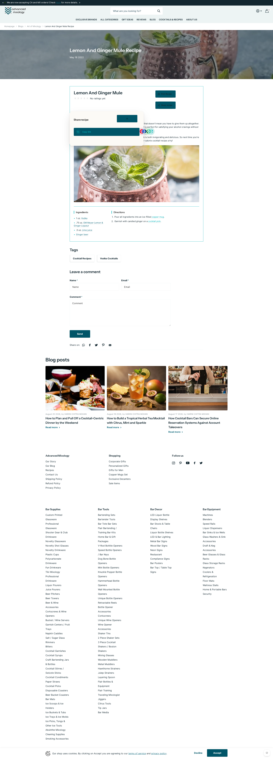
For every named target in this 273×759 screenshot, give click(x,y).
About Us (191, 19)
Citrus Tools (104, 703)
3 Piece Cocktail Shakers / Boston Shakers (107, 646)
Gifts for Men (116, 470)
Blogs (20, 26)
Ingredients (82, 212)
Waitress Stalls (210, 585)
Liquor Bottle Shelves (161, 532)
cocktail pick (154, 221)
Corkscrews (104, 615)
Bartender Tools (106, 519)
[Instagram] (173, 463)
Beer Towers (52, 598)
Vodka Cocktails (109, 258)
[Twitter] (201, 463)
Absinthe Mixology (56, 729)
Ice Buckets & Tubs (56, 712)
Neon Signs (156, 550)
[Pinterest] (180, 463)
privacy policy (158, 753)
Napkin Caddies (54, 633)
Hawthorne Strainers (109, 668)
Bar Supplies (53, 509)
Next (79, 3)
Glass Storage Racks (214, 563)
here (58, 2)
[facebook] (194, 463)
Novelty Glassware (56, 541)
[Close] (127, 118)
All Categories (109, 19)
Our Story (51, 461)
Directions (119, 212)
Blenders (207, 519)
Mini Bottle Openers (108, 567)
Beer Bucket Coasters (57, 694)
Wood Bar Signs (158, 545)
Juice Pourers (53, 589)
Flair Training (105, 690)
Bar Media (103, 712)
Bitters (49, 646)
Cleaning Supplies (55, 734)
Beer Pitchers (53, 593)
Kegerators (208, 567)
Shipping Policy (54, 479)
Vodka (84, 218)
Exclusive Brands (86, 19)
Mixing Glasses (106, 655)
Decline (198, 753)
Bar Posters (156, 563)
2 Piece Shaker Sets (108, 637)
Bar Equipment (212, 509)
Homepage (9, 26)
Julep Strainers (106, 672)
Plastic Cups (52, 554)
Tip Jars (102, 708)
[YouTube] (188, 463)
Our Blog (50, 465)
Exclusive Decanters (120, 479)
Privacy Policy (53, 487)
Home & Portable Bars (215, 589)
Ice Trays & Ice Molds (57, 716)
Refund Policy (53, 483)
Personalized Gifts (119, 465)
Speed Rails (209, 523)
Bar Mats (50, 699)
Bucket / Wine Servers (57, 620)
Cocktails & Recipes (171, 19)
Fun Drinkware (53, 567)
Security (207, 593)
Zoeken (159, 11)
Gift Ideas (127, 19)
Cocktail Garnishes (56, 650)
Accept (217, 752)
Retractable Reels (107, 602)
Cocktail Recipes (82, 258)
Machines (208, 514)
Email (125, 280)
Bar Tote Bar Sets (107, 523)
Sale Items (114, 483)
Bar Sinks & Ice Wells (214, 532)
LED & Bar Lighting (160, 536)
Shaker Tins (104, 633)
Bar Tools (103, 509)
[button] (2, 3)
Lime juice (87, 230)
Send (80, 333)
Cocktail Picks (53, 686)
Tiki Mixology (53, 572)
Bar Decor (156, 509)
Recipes (50, 470)
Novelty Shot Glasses (57, 545)
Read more (52, 427)
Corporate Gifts (117, 461)
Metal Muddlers (106, 664)
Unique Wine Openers (109, 620)
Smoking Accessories (57, 738)
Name (74, 280)
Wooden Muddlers (107, 659)
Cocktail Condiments (57, 677)
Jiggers (102, 699)
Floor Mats (208, 580)
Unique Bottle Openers (110, 598)
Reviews (141, 19)
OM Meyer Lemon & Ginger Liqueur (88, 224)
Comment (76, 296)
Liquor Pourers (53, 585)
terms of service (137, 753)
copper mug (157, 216)
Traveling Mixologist (109, 694)
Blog (153, 19)
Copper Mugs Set (118, 474)
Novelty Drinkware (56, 550)
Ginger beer (82, 234)
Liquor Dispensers (212, 528)
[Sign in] (259, 11)
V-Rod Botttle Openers (110, 545)
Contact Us (52, 474)
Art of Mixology (34, 26)
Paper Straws (53, 681)
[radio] (75, 98)
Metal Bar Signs (158, 541)
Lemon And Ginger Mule (98, 92)
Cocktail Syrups (54, 655)
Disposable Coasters (57, 690)
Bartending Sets (106, 514)
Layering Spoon (106, 677)
